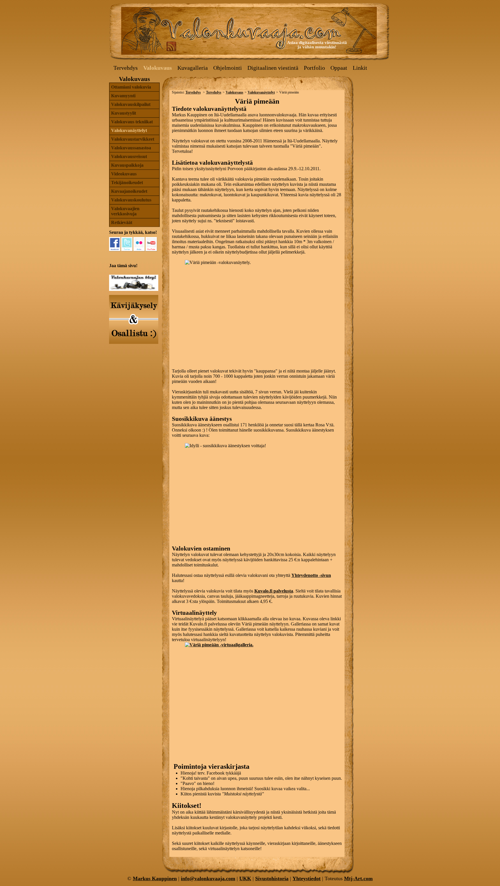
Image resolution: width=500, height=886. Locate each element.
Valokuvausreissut (129, 156)
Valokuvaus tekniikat (132, 121)
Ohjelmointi (227, 68)
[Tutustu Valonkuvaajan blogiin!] (133, 289)
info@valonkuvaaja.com (208, 878)
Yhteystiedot (307, 878)
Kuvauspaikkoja (127, 165)
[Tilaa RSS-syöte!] (171, 46)
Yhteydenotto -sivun (311, 575)
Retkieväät (121, 222)
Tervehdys (125, 68)
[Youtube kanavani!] (151, 244)
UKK (245, 878)
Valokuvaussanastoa (131, 147)
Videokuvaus (124, 173)
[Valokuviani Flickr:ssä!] (139, 244)
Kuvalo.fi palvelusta (273, 590)
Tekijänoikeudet (127, 182)
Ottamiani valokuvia (131, 87)
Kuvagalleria (192, 68)
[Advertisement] (373, 110)
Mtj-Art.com (358, 878)
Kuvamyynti (123, 95)
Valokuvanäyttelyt (129, 130)
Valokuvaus (157, 68)
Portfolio (314, 68)
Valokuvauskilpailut (130, 104)
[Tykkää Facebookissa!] (115, 244)
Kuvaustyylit (123, 113)
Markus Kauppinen (155, 878)
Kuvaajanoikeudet (129, 191)
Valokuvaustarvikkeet (132, 139)
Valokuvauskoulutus (131, 199)
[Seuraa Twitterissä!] (127, 244)
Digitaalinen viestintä (272, 68)
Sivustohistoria (271, 878)
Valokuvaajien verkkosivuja (125, 211)
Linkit (360, 68)
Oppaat (338, 68)
